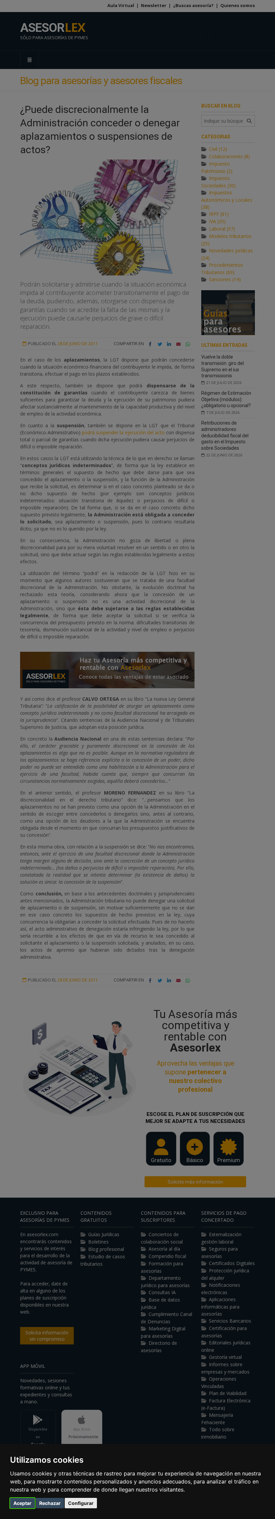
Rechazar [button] (50, 1503)
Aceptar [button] (22, 1503)
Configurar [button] (81, 1503)
